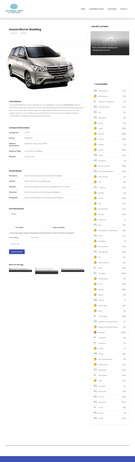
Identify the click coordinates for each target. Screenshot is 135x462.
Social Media (112, 209)
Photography (112, 252)
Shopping (112, 273)
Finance (112, 139)
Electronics (112, 391)
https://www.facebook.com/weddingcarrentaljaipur (43, 176)
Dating (112, 145)
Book (112, 311)
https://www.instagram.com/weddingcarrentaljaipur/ (44, 198)
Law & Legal (112, 306)
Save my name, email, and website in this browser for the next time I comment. (42, 233)
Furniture (112, 386)
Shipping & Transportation (112, 230)
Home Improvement (112, 171)
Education (112, 402)
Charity (112, 300)
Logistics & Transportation (112, 322)
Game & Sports (112, 166)
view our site (29, 157)
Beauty (112, 289)
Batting (112, 193)
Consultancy (112, 91)
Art (112, 257)
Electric (112, 214)
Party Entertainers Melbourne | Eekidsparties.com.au (105, 48)
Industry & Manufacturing (112, 327)
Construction (112, 365)
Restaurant (112, 118)
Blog (112, 225)
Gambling (112, 241)
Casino (112, 354)
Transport (112, 338)
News (112, 236)
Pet (112, 112)
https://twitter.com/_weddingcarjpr (37, 181)
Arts (112, 182)
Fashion (112, 397)
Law (112, 204)
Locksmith (112, 220)
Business (112, 332)
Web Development (112, 359)
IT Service (112, 187)
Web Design (112, 96)
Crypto (112, 348)
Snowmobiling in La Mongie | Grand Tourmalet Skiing (70, 264)
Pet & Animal (112, 247)
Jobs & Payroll (112, 263)
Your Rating (13, 237)
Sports (112, 295)
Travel (27, 133)
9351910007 (29, 138)
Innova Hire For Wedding (33, 151)
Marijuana (112, 161)
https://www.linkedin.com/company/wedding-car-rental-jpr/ (47, 187)
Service (112, 134)
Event (112, 128)
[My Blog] (14, 9)
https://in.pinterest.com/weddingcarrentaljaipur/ (42, 192)
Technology (112, 316)
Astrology (112, 343)
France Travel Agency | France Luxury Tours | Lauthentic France (46, 266)
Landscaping (112, 279)
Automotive (112, 375)
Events (112, 413)
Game (112, 155)
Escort (112, 123)
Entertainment (112, 107)
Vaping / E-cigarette (112, 102)
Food (112, 284)
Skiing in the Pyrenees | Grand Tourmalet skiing (20, 265)
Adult (112, 268)
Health (112, 150)
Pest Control (112, 177)
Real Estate (112, 370)
